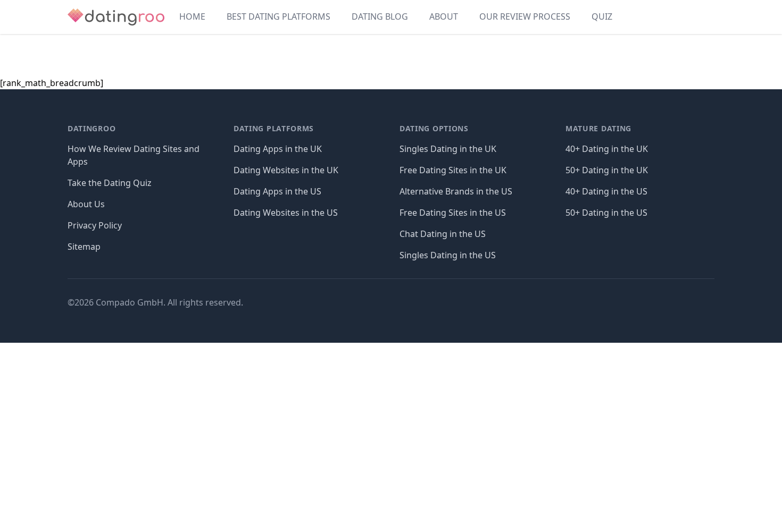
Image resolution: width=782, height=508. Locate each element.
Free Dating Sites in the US (453, 212)
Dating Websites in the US (286, 212)
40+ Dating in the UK (606, 149)
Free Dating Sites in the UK (453, 170)
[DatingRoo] (116, 17)
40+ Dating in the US (606, 191)
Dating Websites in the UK (286, 170)
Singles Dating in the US (448, 255)
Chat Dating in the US (443, 234)
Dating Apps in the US (277, 191)
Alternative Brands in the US (456, 191)
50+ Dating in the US (606, 212)
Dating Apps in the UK (278, 149)
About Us (86, 204)
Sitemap (84, 246)
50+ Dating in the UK (606, 170)
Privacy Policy (95, 225)
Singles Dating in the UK (448, 149)
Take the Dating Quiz (110, 183)
